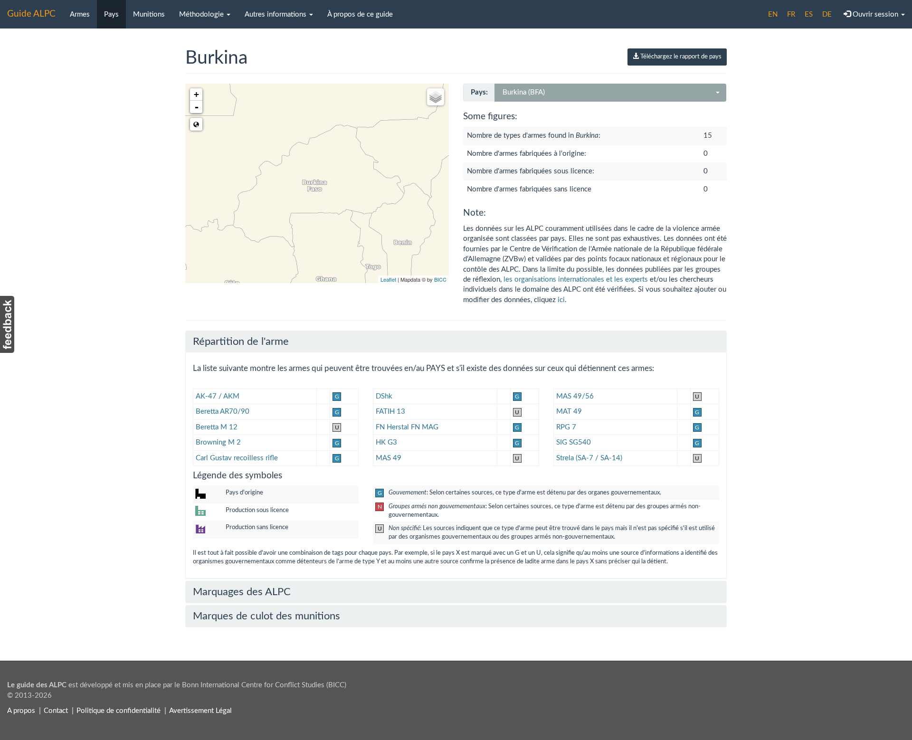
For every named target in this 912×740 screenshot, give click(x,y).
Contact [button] (56, 710)
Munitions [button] (149, 14)
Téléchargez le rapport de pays (680, 57)
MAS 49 (388, 458)
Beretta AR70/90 (222, 411)
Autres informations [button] (276, 14)
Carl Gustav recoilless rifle (237, 458)
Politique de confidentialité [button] (118, 710)
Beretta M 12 (217, 427)
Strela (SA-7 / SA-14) (589, 458)
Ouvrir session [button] (875, 14)
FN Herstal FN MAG (407, 427)
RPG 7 (566, 427)
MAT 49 (569, 411)
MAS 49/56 (575, 396)
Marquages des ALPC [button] (242, 592)
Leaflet (388, 279)
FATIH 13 (390, 411)
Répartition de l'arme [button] (241, 341)
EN (773, 14)
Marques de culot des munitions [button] (266, 616)
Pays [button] (111, 14)
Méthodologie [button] (202, 14)
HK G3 (386, 442)
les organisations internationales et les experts (576, 279)
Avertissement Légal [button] (200, 710)
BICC (440, 279)
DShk (384, 396)
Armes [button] (80, 14)
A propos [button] (21, 710)
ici (561, 300)
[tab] (456, 341)
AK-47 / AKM (217, 396)
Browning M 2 (218, 442)
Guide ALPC (31, 14)
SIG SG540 (573, 442)
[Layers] (435, 96)
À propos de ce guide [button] (360, 14)
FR (791, 14)
